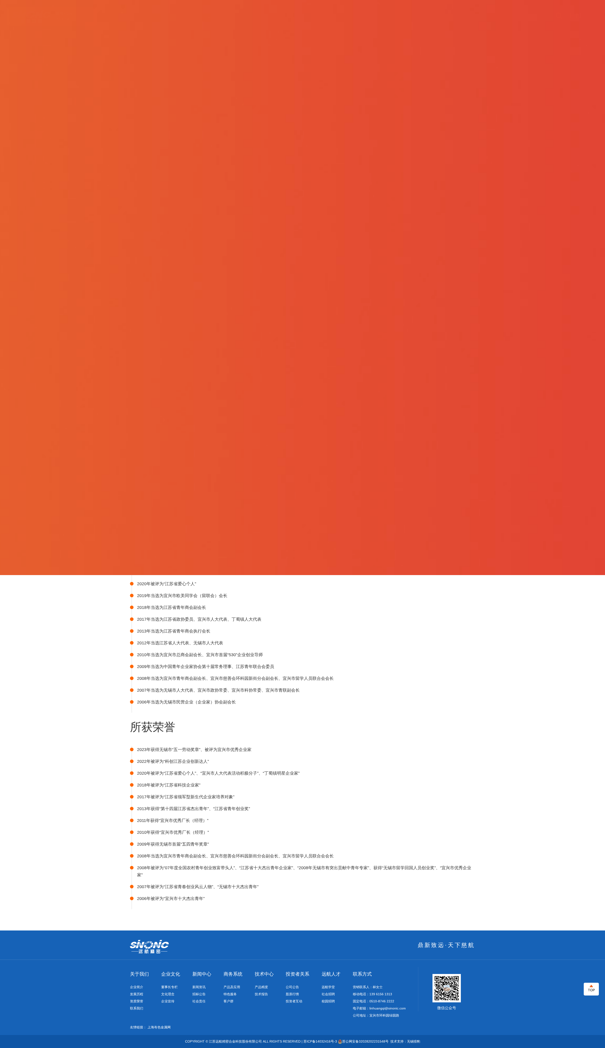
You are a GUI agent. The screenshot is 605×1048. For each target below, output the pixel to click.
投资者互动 (294, 1001)
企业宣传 (167, 1001)
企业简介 (136, 987)
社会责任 (199, 1001)
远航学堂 (328, 987)
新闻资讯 (199, 987)
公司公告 (292, 987)
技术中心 (264, 974)
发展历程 (136, 994)
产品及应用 (232, 987)
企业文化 (170, 974)
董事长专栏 (169, 987)
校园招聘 (328, 1001)
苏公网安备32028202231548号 (365, 1041)
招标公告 (199, 994)
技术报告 (261, 994)
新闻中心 (201, 974)
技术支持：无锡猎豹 (405, 1041)
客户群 (228, 1001)
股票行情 (292, 994)
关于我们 (139, 974)
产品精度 (261, 987)
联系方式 (362, 974)
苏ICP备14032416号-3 (320, 1041)
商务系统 (233, 974)
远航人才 (331, 974)
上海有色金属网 (159, 1027)
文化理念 (167, 994)
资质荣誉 (136, 1001)
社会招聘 (328, 994)
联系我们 (136, 1008)
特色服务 (230, 994)
